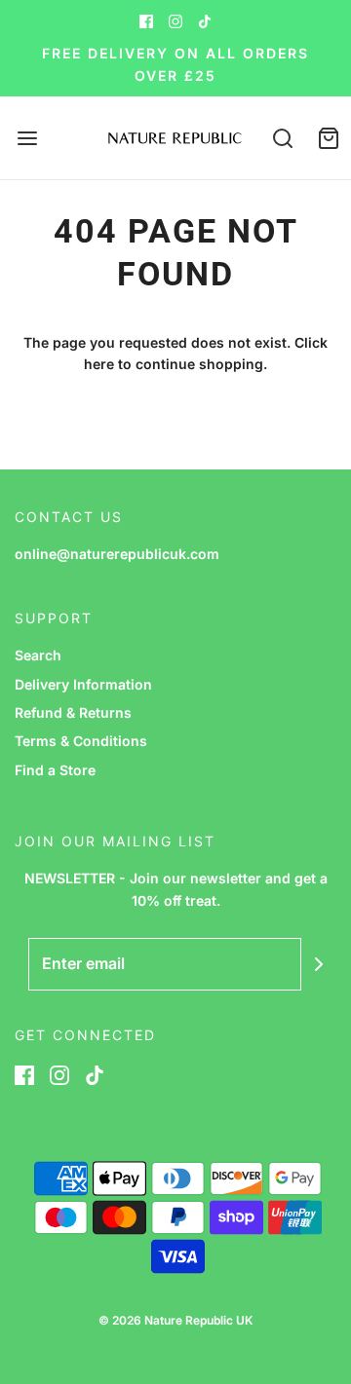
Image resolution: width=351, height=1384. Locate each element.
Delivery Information (83, 684)
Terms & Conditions (81, 740)
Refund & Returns (73, 712)
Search (38, 655)
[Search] (282, 138)
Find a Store (55, 770)
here (99, 363)
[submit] (318, 964)
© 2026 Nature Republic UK (175, 1320)
